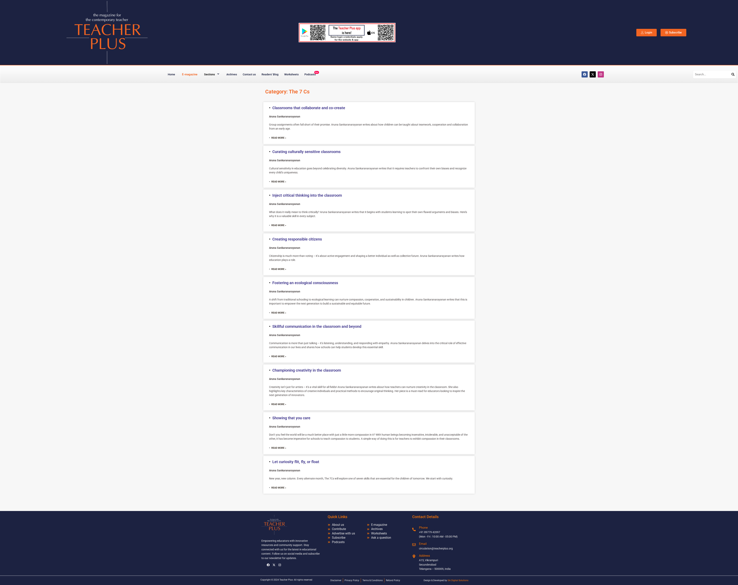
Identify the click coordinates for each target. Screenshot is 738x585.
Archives (231, 74)
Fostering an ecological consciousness (305, 282)
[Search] (733, 74)
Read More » (278, 137)
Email (423, 544)
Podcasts (311, 74)
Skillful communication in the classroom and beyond (316, 326)
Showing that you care (291, 418)
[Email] (414, 544)
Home (171, 74)
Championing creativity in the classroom (306, 370)
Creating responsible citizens (297, 239)
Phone (423, 527)
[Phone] (414, 529)
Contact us (249, 74)
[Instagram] (601, 74)
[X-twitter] (593, 74)
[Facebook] (585, 74)
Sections (209, 74)
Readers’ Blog (270, 74)
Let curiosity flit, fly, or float (295, 461)
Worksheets (291, 74)
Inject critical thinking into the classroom (307, 195)
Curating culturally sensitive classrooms (306, 151)
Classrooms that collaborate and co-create (308, 108)
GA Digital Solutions (458, 580)
